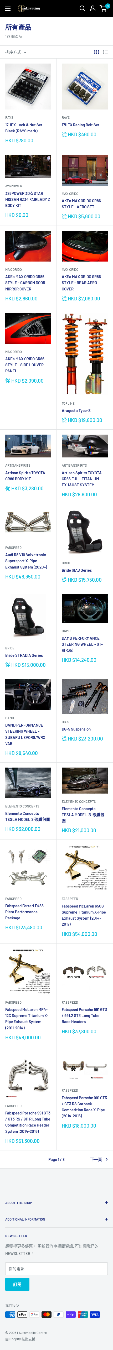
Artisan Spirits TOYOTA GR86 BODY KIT (25, 475)
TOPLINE (68, 403)
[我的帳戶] (92, 8)
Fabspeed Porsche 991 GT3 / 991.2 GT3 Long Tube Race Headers (84, 1015)
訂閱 (17, 1284)
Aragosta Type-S (76, 410)
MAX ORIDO (70, 193)
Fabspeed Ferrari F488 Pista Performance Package (24, 911)
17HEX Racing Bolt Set (81, 124)
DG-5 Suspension (76, 729)
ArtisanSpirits (17, 465)
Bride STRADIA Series (24, 655)
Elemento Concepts (22, 806)
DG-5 (65, 722)
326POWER (13, 186)
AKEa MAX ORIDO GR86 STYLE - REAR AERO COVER (81, 282)
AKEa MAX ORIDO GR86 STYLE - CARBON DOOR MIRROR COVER (25, 282)
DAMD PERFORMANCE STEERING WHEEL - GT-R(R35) (82, 644)
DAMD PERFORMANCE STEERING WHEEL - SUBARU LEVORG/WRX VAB (25, 734)
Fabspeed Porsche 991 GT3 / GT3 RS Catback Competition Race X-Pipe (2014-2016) (84, 1106)
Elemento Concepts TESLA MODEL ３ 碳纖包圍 (83, 814)
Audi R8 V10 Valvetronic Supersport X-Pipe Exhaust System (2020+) (26, 560)
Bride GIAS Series (77, 570)
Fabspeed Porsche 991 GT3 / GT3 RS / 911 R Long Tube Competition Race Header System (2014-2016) (27, 1122)
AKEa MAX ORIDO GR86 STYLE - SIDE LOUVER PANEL (24, 364)
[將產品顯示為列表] (105, 52)
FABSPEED (13, 547)
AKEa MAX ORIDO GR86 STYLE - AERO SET (81, 203)
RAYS (9, 117)
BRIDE (66, 563)
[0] (103, 8)
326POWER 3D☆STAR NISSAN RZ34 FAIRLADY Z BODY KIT (27, 199)
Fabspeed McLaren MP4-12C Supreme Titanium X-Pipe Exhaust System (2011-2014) (26, 1018)
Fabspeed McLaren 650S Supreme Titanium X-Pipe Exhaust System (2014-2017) (84, 915)
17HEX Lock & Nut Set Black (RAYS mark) (24, 127)
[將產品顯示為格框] (96, 52)
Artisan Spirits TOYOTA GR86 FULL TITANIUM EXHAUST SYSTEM (82, 478)
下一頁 (96, 1159)
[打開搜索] (82, 8)
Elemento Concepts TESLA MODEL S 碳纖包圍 (27, 816)
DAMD (66, 631)
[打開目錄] (8, 9)
